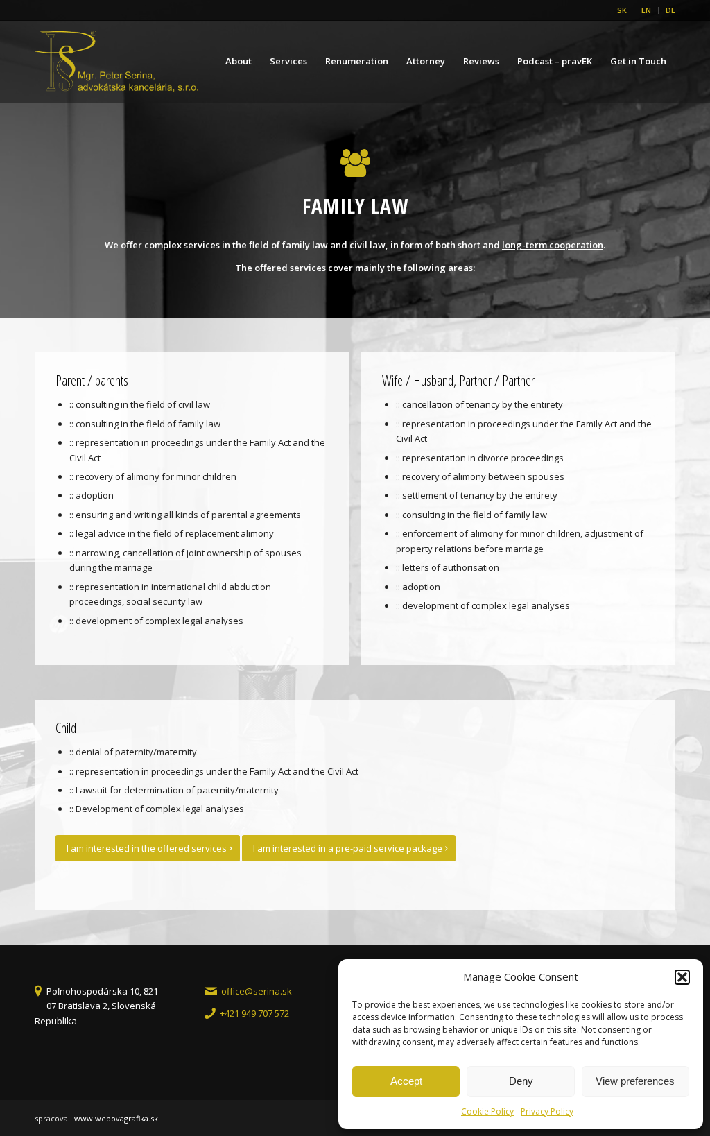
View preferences (635, 1081)
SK (622, 10)
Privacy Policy (547, 1111)
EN (646, 10)
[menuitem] (622, 10)
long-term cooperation (552, 245)
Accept (406, 1081)
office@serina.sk (256, 991)
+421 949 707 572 (254, 1013)
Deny (521, 1081)
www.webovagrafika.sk (116, 1118)
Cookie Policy (487, 1111)
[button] (682, 977)
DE (670, 10)
